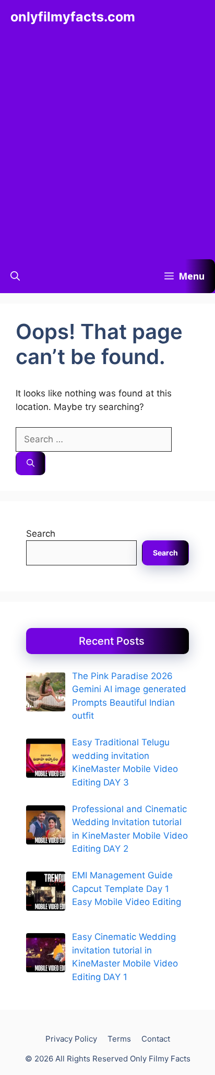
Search (40, 533)
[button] (15, 276)
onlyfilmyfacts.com (72, 17)
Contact (155, 1039)
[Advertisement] (107, 146)
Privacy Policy (71, 1039)
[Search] (30, 463)
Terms (119, 1039)
